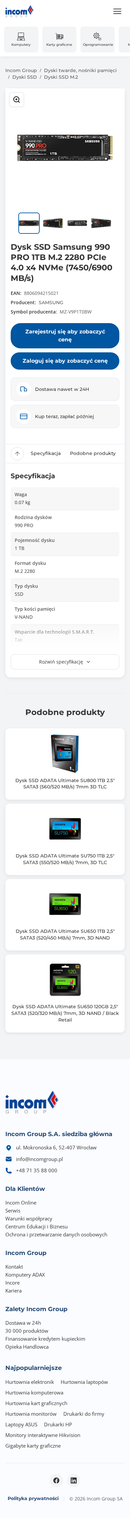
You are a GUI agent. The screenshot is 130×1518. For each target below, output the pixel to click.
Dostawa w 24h (23, 1322)
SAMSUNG (51, 303)
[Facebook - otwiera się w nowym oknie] (56, 1480)
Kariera (13, 1290)
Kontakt (14, 1266)
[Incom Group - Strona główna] (19, 11)
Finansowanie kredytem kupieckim (45, 1338)
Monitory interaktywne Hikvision (42, 1435)
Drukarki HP (58, 1424)
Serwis (12, 1210)
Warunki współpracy (28, 1218)
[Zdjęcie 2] (53, 223)
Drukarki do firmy (83, 1413)
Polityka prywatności (33, 1498)
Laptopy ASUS (21, 1424)
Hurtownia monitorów (31, 1413)
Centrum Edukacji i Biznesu (36, 1226)
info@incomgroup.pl (39, 1159)
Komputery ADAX (25, 1274)
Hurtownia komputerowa (34, 1392)
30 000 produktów (26, 1330)
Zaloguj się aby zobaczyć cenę (65, 361)
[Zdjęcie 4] (101, 223)
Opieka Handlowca (27, 1346)
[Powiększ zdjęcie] (16, 99)
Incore (12, 1282)
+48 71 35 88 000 (36, 1170)
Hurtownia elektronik (29, 1382)
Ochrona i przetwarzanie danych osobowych (56, 1234)
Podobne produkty (93, 453)
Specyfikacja (46, 453)
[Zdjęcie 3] (77, 223)
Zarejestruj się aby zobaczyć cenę (65, 335)
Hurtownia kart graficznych (36, 1403)
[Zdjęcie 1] (29, 223)
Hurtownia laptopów (84, 1382)
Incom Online (20, 1202)
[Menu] (117, 11)
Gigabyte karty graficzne (33, 1445)
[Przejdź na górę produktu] (17, 453)
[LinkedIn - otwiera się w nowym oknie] (73, 1480)
